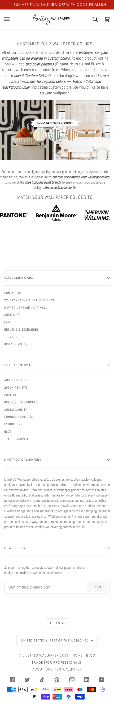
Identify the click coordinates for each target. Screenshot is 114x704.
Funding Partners (18, 417)
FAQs (8, 322)
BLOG (90, 655)
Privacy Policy (16, 344)
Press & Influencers (21, 402)
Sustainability (15, 410)
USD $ (55, 623)
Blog (7, 432)
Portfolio (12, 395)
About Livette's (16, 380)
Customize (12, 315)
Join (97, 587)
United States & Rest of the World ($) (55, 640)
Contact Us (13, 293)
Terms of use (14, 337)
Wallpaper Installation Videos (29, 300)
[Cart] (92, 19)
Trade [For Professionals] (57, 662)
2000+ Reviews (16, 387)
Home (77, 655)
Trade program (16, 439)
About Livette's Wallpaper (57, 669)
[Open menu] (10, 19)
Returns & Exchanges (21, 329)
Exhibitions (13, 424)
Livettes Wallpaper (41, 655)
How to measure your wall (25, 308)
